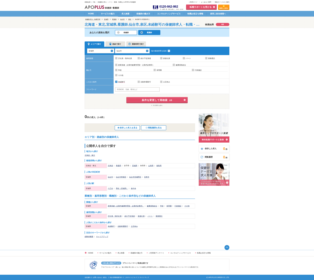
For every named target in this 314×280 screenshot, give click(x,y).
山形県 (150, 166)
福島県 (159, 166)
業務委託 (159, 216)
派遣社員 (141, 216)
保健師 (126, 32)
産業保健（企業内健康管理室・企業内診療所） (126, 206)
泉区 (129, 19)
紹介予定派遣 (129, 216)
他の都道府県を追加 (159, 51)
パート (150, 216)
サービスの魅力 (108, 14)
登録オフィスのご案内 (222, 2)
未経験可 (111, 226)
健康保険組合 (152, 206)
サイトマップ (144, 277)
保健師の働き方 (143, 14)
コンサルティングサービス (169, 14)
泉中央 (133, 188)
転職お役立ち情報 (195, 14)
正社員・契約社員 (115, 216)
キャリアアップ (102, 237)
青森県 (118, 166)
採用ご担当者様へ (218, 14)
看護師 (114, 19)
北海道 (110, 166)
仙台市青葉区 (121, 177)
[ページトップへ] (226, 247)
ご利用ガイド (193, 2)
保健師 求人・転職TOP (92, 19)
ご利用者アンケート (156, 253)
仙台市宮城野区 (135, 177)
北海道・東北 (90, 155)
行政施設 (178, 206)
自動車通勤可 (123, 226)
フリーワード (91, 89)
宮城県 (106, 19)
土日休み (134, 226)
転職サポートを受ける (201, 7)
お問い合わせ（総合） (100, 277)
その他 (187, 206)
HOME (91, 14)
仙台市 (122, 19)
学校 (162, 206)
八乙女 (110, 188)
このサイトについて (131, 277)
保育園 (169, 206)
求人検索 (125, 14)
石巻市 (146, 177)
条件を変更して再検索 (157, 100)
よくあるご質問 (206, 2)
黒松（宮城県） (122, 188)
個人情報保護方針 (116, 277)
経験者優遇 (89, 237)
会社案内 (88, 277)
